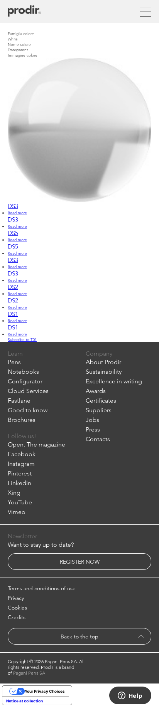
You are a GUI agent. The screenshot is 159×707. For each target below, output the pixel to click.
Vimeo (16, 512)
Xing (14, 492)
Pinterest (20, 473)
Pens (14, 362)
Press (93, 429)
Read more (17, 212)
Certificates (101, 400)
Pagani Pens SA (29, 673)
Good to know (27, 410)
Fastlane (19, 400)
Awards (96, 391)
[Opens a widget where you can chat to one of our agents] (130, 696)
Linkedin (19, 483)
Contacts (98, 439)
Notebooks (23, 371)
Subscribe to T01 (22, 339)
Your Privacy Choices (45, 691)
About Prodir (103, 362)
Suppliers (99, 410)
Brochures (22, 419)
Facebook (22, 454)
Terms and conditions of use (42, 588)
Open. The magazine (36, 444)
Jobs (92, 419)
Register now (80, 561)
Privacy (16, 597)
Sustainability (104, 371)
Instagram (21, 463)
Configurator (25, 381)
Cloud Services (28, 391)
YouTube (20, 502)
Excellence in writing (114, 381)
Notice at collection (24, 701)
